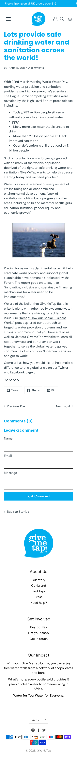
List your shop (38, 633)
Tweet (15, 390)
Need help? (38, 603)
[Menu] (8, 19)
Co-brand (38, 586)
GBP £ (35, 719)
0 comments (36, 67)
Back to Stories (18, 512)
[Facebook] (38, 730)
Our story (38, 580)
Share (35, 390)
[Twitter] (44, 730)
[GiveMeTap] (38, 19)
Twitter (62, 368)
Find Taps (39, 591)
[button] (62, 19)
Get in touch (39, 639)
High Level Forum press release (50, 101)
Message (10, 473)
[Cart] (70, 19)
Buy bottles (38, 627)
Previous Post (17, 406)
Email (8, 456)
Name (8, 438)
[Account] (55, 19)
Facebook (17, 372)
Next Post (63, 406)
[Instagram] (33, 730)
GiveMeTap (28, 172)
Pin (53, 390)
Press (38, 597)
